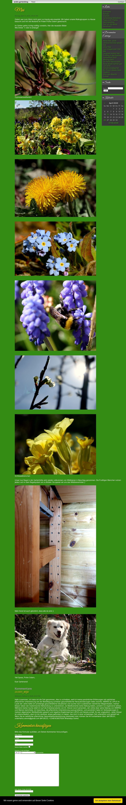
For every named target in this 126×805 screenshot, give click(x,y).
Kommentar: (40, 752)
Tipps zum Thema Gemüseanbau (110, 21)
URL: (16, 742)
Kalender (108, 98)
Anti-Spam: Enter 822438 (23, 789)
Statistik (106, 16)
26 (105, 120)
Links (107, 7)
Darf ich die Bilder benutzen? (110, 25)
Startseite (107, 12)
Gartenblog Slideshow (112, 18)
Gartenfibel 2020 (110, 57)
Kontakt (106, 14)
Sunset (106, 76)
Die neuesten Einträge (109, 34)
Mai (104, 51)
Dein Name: (18, 735)
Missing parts (108, 60)
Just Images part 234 (111, 49)
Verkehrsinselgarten (111, 68)
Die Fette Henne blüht (111, 62)
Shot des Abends (110, 74)
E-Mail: (17, 738)
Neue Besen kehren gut (112, 64)
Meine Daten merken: (21, 747)
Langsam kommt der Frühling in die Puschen (112, 54)
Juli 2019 (106, 66)
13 (108, 114)
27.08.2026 (113, 123)
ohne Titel (107, 47)
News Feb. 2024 (109, 41)
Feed (33, 2)
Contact (121, 2)
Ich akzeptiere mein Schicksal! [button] (108, 801)
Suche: (107, 82)
